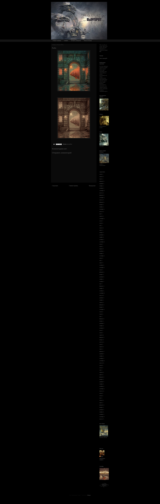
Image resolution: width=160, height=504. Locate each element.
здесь (104, 82)
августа (101, 192)
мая (100, 213)
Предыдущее (92, 185)
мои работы (69, 144)
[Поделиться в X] (58, 144)
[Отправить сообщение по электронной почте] (54, 144)
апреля (101, 176)
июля (101, 220)
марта (101, 179)
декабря (101, 183)
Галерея (66, 40)
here (100, 51)
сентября (101, 190)
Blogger (89, 495)
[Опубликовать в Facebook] (60, 144)
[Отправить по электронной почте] (56, 144)
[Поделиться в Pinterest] (61, 144)
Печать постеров (88, 40)
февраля (101, 181)
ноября (101, 185)
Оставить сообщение (76, 40)
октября (101, 188)
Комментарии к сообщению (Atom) (77, 189)
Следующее (55, 185)
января (101, 204)
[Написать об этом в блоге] (57, 144)
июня (101, 174)
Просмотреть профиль (102, 459)
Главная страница (57, 40)
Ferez (102, 456)
